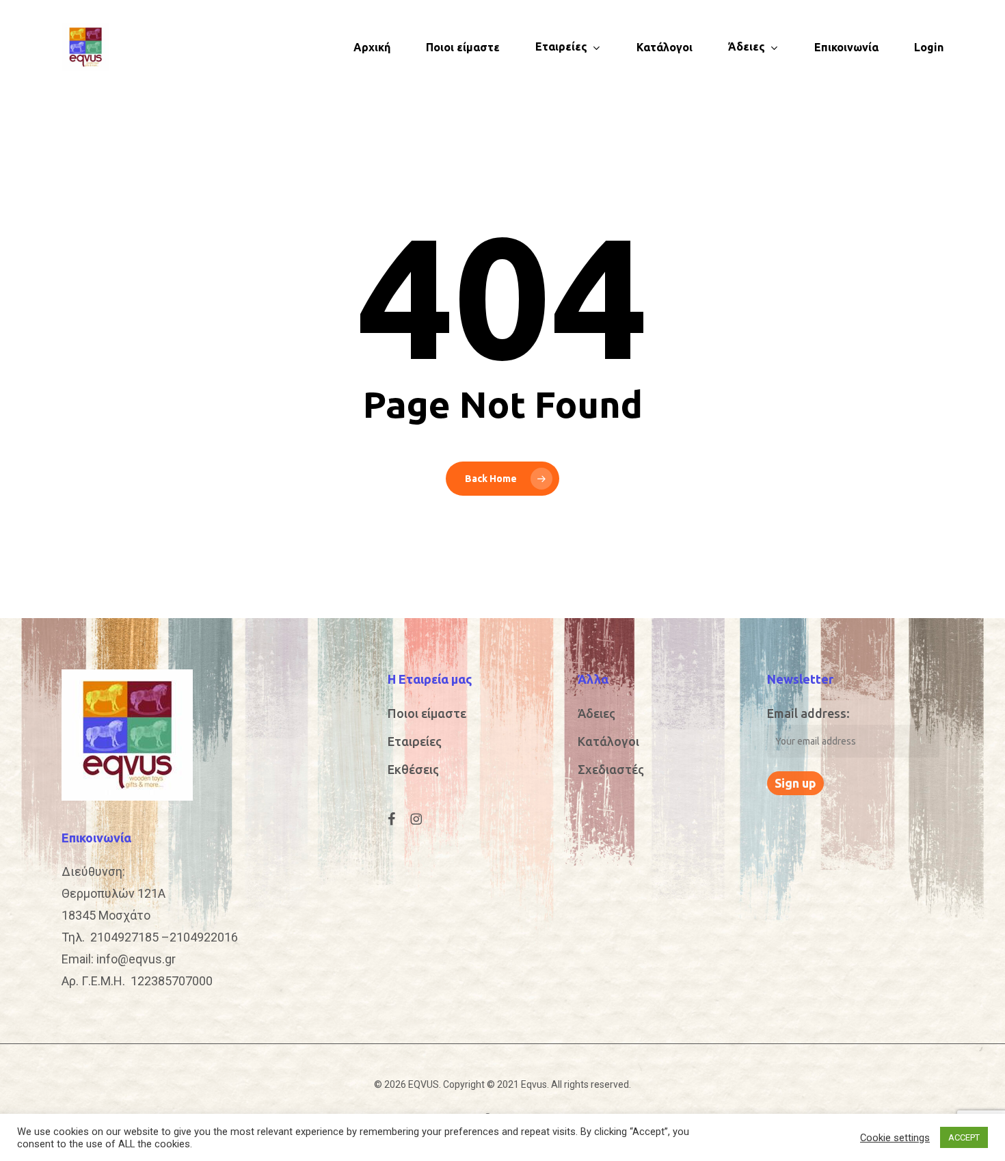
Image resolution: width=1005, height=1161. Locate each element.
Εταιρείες (415, 741)
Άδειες (596, 713)
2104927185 (124, 937)
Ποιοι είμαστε (427, 713)
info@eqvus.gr (136, 959)
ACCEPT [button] (964, 1137)
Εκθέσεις (413, 769)
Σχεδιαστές (611, 769)
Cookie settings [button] (895, 1138)
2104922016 (204, 937)
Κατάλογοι (608, 741)
